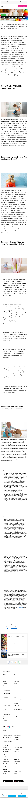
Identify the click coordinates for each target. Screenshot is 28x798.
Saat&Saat (5, 683)
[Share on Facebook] (8, 662)
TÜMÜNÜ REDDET (12, 795)
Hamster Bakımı (17, 713)
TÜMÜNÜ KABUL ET (21, 795)
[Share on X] (12, 662)
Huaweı (15, 688)
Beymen (15, 676)
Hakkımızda (16, 733)
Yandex (15, 683)
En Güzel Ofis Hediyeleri (18, 705)
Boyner (4, 674)
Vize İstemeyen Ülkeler (18, 699)
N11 (15, 674)
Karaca (4, 681)
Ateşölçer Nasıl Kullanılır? (7, 699)
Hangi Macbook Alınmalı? (7, 702)
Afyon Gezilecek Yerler (18, 709)
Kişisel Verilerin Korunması (17, 738)
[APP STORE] (8, 781)
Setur (4, 685)
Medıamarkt (5, 679)
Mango (15, 685)
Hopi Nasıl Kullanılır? (7, 735)
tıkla (12, 791)
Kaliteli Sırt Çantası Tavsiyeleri (6, 706)
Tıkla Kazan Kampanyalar (17, 750)
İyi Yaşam (5, 766)
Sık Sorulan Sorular (7, 737)
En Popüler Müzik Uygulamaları (6, 696)
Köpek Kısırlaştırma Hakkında (6, 719)
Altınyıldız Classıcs (6, 690)
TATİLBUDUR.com (6, 676)
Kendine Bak (16, 757)
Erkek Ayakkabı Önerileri (18, 716)
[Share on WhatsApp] (19, 662)
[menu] (2, 6)
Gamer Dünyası (6, 763)
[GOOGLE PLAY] (19, 781)
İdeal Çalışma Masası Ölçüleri (7, 710)
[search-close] (5, 6)
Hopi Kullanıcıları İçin (7, 741)
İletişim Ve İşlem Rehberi (17, 772)
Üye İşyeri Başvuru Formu (7, 772)
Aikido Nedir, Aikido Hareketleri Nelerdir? (7, 713)
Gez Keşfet (16, 759)
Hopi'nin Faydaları (18, 735)
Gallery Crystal (16, 679)
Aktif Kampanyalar (18, 747)
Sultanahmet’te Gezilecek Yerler (18, 696)
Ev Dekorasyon (6, 761)
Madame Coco (16, 681)
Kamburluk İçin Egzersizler (16, 702)
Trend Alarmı (6, 757)
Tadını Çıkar (5, 759)
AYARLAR (5, 795)
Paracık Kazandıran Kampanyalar (7, 750)
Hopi (4, 733)
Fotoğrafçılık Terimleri (7, 716)
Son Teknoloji (17, 761)
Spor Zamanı (16, 763)
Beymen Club (5, 688)
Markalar (5, 747)
